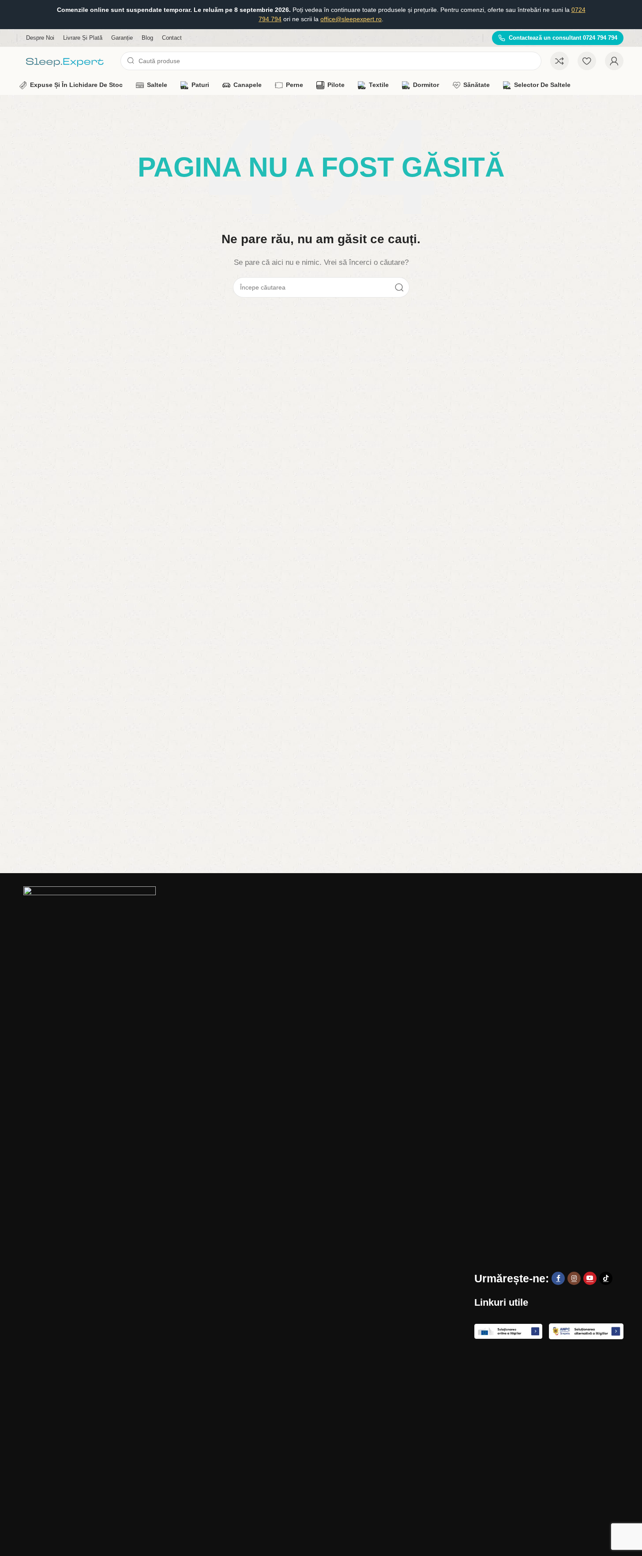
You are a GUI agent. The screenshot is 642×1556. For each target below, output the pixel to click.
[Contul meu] (614, 61)
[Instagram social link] (574, 1278)
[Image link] (89, 1216)
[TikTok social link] (605, 1278)
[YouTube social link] (590, 1278)
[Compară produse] (559, 61)
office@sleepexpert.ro (351, 19)
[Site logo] (65, 60)
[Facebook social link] (558, 1278)
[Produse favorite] (587, 61)
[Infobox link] (557, 38)
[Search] (399, 287)
